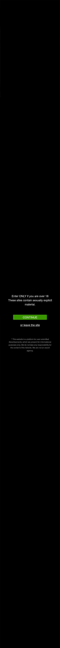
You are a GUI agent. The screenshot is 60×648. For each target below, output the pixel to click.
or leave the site (30, 325)
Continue (30, 317)
